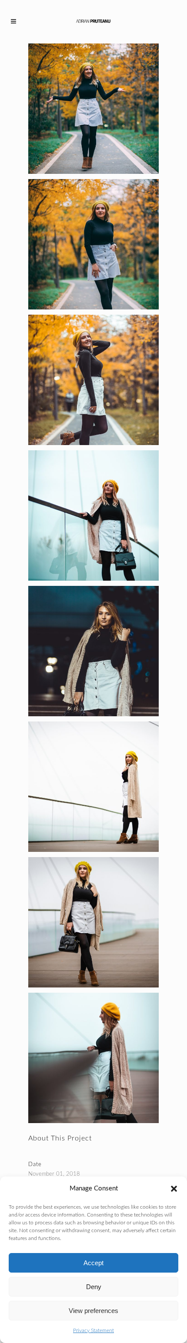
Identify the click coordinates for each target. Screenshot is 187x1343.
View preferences (93, 1310)
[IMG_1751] (93, 651)
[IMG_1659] (93, 922)
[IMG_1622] (93, 244)
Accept (93, 1263)
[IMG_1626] (93, 380)
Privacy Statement (93, 1330)
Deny (93, 1286)
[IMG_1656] (93, 786)
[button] (174, 1188)
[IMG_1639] (93, 108)
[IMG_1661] (93, 1058)
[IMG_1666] (93, 515)
